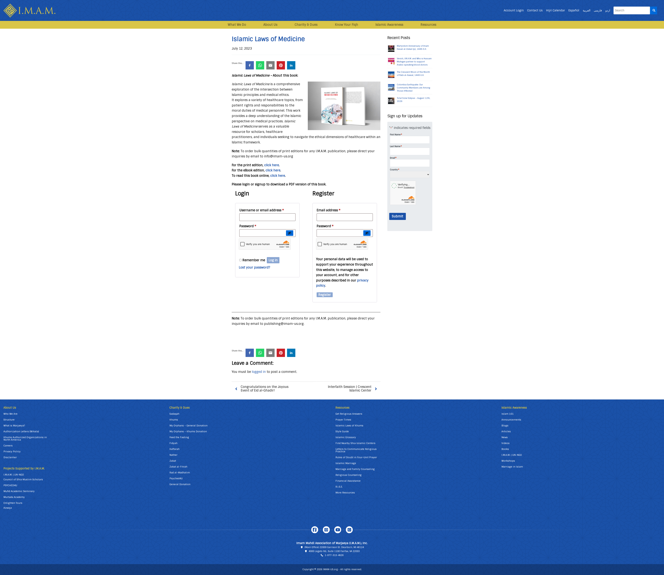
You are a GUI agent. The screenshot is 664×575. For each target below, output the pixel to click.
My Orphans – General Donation (188, 425)
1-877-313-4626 (334, 555)
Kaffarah (174, 449)
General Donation (179, 484)
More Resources (345, 492)
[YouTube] (338, 530)
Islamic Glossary (345, 437)
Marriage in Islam (512, 466)
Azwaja (7, 508)
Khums (173, 419)
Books (505, 449)
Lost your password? (254, 267)
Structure (9, 419)
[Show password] (289, 233)
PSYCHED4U (10, 485)
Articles (506, 431)
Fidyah (173, 443)
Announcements (511, 419)
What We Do (237, 25)
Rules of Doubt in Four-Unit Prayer (356, 457)
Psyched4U (176, 478)
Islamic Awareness (389, 25)
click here (271, 165)
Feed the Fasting (179, 437)
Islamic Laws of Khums (349, 425)
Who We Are (10, 414)
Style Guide (342, 431)
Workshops (508, 461)
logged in (259, 372)
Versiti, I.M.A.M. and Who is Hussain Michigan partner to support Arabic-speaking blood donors (414, 61)
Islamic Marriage (345, 463)
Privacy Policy (12, 451)
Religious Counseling (348, 475)
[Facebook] (315, 530)
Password (247, 226)
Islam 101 (507, 414)
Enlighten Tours (12, 503)
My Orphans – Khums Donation (188, 431)
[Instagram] (326, 530)
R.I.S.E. (339, 487)
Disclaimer (10, 457)
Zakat (172, 461)
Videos (505, 443)
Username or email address (261, 210)
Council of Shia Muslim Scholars (23, 479)
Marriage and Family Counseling (355, 469)
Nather (173, 455)
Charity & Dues (306, 25)
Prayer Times (343, 419)
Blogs (504, 425)
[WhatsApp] (349, 530)
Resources (428, 25)
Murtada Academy (14, 497)
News (504, 437)
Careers (8, 445)
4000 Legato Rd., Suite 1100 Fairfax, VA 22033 (334, 551)
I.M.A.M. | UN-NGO (13, 474)
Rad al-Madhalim (179, 472)
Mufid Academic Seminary (19, 491)
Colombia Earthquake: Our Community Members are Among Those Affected (413, 87)
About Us (270, 25)
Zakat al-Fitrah (178, 466)
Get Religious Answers (348, 414)
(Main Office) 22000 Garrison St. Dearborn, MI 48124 (334, 547)
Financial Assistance (348, 481)
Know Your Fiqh (346, 25)
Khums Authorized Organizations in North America (25, 438)
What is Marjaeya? (14, 425)
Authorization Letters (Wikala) (21, 431)
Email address (328, 210)
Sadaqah (174, 414)
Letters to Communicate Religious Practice (356, 450)
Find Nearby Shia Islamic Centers (355, 443)
